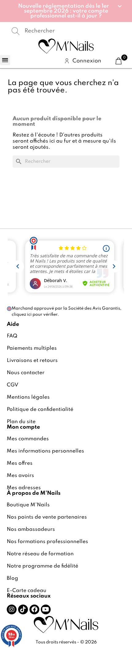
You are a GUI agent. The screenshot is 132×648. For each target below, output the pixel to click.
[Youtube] (46, 609)
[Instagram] (12, 609)
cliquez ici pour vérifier (34, 314)
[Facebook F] (34, 609)
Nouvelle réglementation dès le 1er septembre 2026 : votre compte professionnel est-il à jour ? (63, 11)
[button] (66, 11)
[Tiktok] (23, 609)
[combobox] (66, 31)
